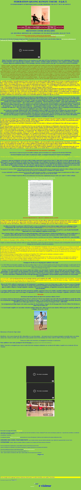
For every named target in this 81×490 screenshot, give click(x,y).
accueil (32, 27)
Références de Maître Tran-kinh (51, 27)
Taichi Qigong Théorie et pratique (26, 27)
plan (60, 27)
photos (63, 27)
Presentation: (19, 27)
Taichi (41, 27)
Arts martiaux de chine (29, 27)
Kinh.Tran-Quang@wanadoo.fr (29, 449)
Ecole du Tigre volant (55, 27)
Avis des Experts (34, 27)
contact (57, 27)
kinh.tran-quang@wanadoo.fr (58, 35)
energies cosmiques (23, 27)
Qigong (43, 27)
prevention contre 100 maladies (37, 27)
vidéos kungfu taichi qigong (49, 27)
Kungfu (46, 27)
